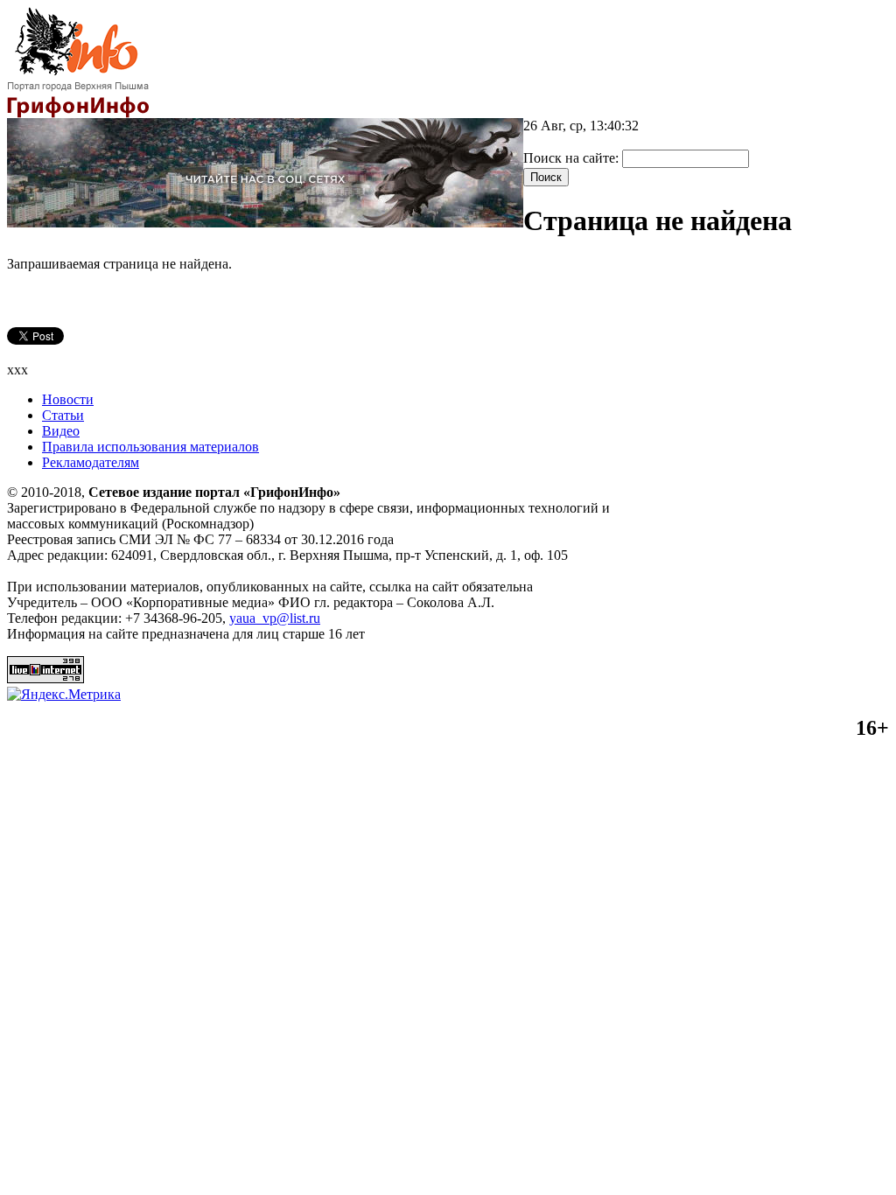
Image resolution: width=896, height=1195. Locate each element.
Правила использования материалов (150, 446)
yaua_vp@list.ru (274, 618)
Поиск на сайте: (572, 157)
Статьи (63, 415)
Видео (61, 430)
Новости (68, 399)
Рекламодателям (90, 462)
